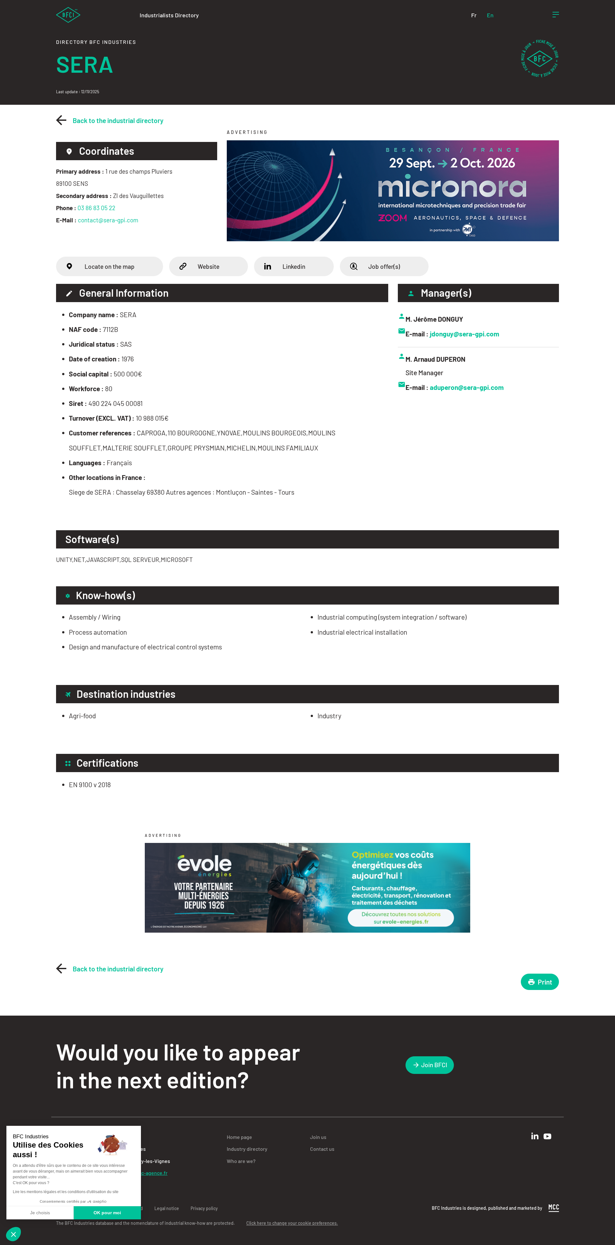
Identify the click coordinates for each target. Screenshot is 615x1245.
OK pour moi (107, 1212)
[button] (13, 1234)
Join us (318, 1137)
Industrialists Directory (169, 15)
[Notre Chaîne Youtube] (547, 1136)
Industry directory (247, 1149)
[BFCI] (68, 14)
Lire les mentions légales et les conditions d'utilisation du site (66, 1192)
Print (545, 982)
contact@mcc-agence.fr (140, 1173)
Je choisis (40, 1212)
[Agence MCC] (554, 1207)
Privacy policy (204, 1208)
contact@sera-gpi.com (108, 220)
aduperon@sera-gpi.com (467, 387)
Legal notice (166, 1208)
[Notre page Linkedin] (534, 1136)
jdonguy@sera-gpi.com (464, 334)
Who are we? (241, 1161)
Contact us (322, 1149)
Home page (239, 1137)
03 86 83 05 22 (96, 207)
